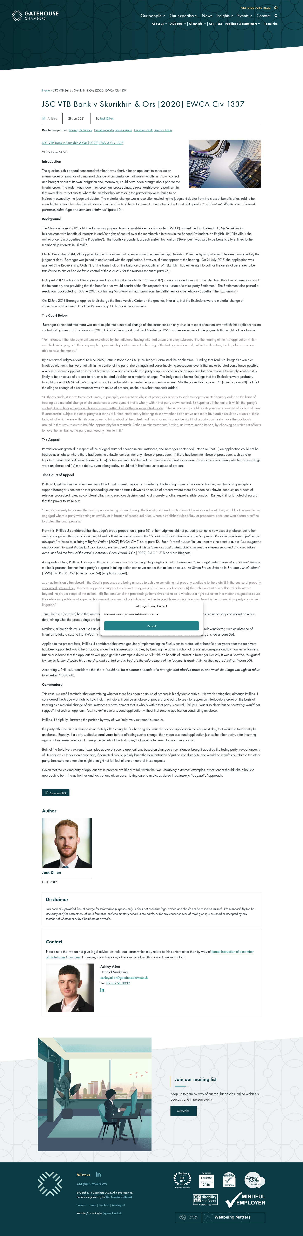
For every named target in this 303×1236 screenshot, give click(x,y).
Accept (151, 626)
